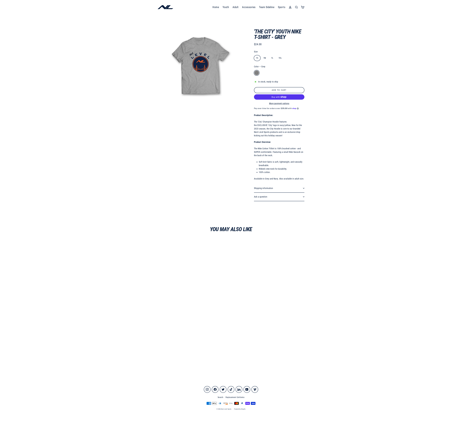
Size (256, 51)
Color (259, 66)
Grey (256, 72)
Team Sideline (266, 7)
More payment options (279, 103)
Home (215, 7)
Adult (235, 7)
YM (264, 58)
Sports (281, 7)
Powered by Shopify (239, 409)
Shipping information (263, 188)
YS (257, 58)
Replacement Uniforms (235, 397)
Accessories (248, 7)
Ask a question (260, 196)
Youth (226, 7)
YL (272, 58)
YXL (280, 58)
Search (220, 397)
